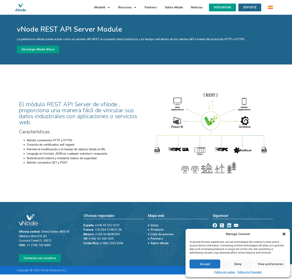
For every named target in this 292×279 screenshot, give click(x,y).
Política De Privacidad (249, 272)
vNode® (99, 7)
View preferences (270, 264)
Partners (151, 7)
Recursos (125, 7)
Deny (237, 264)
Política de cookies (224, 272)
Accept (205, 264)
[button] (284, 234)
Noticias (197, 7)
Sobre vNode (174, 7)
